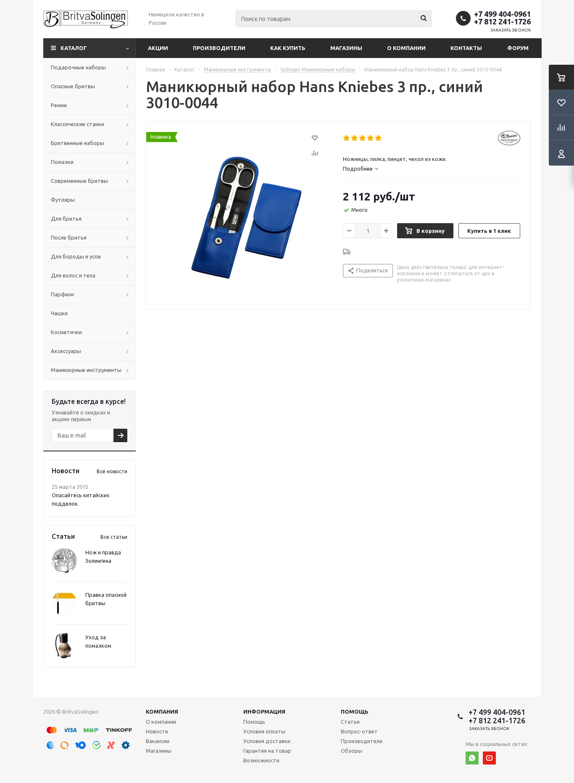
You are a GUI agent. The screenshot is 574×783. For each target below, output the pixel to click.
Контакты (466, 48)
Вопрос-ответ (359, 731)
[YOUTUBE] (489, 758)
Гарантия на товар (267, 751)
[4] (371, 138)
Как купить (287, 48)
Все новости (112, 471)
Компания (162, 711)
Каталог (74, 48)
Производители (219, 48)
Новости (157, 731)
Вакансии (157, 741)
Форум (518, 48)
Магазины (346, 48)
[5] (379, 138)
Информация (264, 711)
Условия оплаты (264, 731)
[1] (347, 138)
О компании (406, 48)
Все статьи (113, 537)
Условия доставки (266, 741)
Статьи (350, 722)
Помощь (355, 711)
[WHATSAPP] (472, 758)
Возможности (261, 760)
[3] (363, 138)
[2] (355, 138)
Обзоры (351, 751)
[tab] (360, 168)
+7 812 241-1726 (502, 21)
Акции (158, 48)
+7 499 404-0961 (502, 14)
